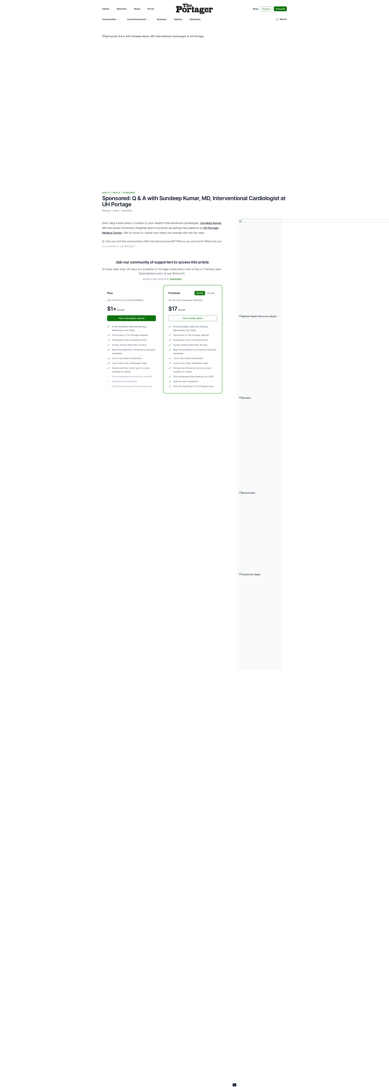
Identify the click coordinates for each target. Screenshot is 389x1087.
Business (162, 19)
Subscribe (280, 9)
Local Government (136, 19)
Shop (255, 8)
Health (106, 192)
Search (283, 19)
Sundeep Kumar (210, 223)
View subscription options (131, 318)
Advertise (122, 8)
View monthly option (192, 318)
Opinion (178, 19)
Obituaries (195, 19)
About (137, 8)
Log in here (175, 279)
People (116, 192)
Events (105, 8)
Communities (109, 19)
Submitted (126, 210)
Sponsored (129, 192)
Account (266, 9)
